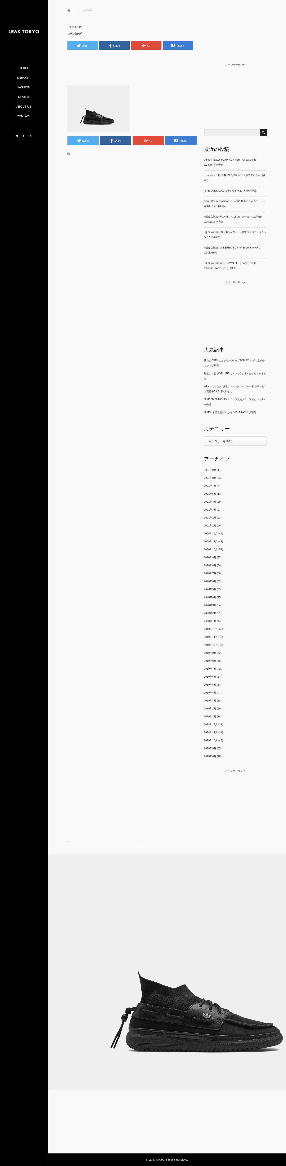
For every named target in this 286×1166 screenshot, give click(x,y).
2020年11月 (211, 541)
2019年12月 (211, 629)
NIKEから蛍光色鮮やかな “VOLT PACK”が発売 (230, 412)
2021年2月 (210, 517)
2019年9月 (210, 652)
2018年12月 (211, 724)
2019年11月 (211, 637)
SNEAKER (24, 77)
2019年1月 (210, 716)
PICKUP (23, 68)
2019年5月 (210, 684)
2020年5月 (210, 589)
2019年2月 (210, 708)
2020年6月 (210, 581)
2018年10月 (211, 740)
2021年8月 (210, 477)
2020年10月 (211, 549)
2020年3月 (210, 605)
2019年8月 (210, 660)
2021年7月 (210, 485)
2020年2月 (210, 613)
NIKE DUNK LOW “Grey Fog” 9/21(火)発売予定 (230, 190)
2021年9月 (210, 469)
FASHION (23, 87)
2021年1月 (210, 525)
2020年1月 (210, 621)
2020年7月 (210, 573)
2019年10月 (211, 644)
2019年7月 (210, 668)
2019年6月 (210, 676)
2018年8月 (210, 756)
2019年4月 (210, 692)
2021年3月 (210, 509)
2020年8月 (210, 565)
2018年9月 (210, 748)
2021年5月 (210, 493)
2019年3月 (210, 700)
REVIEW (24, 97)
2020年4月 (210, 597)
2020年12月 (211, 533)
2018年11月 (211, 732)
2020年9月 (210, 557)
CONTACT (24, 116)
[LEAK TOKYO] (24, 49)
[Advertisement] (132, 74)
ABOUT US (23, 106)
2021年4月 (210, 501)
